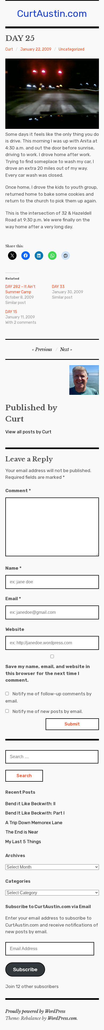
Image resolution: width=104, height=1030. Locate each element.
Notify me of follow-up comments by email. (48, 697)
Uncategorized (71, 49)
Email (13, 598)
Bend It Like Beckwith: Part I (35, 813)
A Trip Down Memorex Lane (33, 822)
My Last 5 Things (23, 841)
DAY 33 (58, 286)
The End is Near (21, 832)
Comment (18, 490)
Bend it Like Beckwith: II (30, 803)
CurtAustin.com (52, 13)
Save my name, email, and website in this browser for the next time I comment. (47, 673)
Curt (9, 49)
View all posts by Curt (28, 431)
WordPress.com (62, 1018)
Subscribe (25, 969)
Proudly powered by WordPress (35, 1011)
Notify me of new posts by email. (48, 711)
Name (13, 568)
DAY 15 (11, 312)
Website (14, 629)
